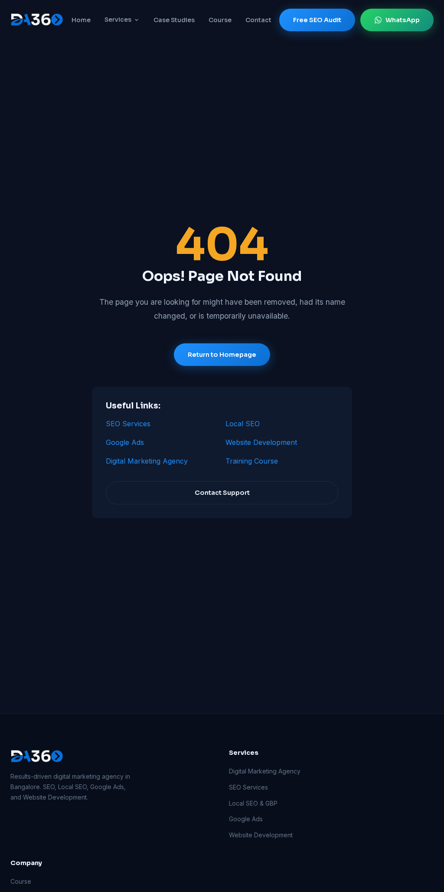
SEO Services (128, 423)
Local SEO (242, 423)
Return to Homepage (222, 355)
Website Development (261, 442)
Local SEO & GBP (253, 803)
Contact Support (222, 493)
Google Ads (125, 442)
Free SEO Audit (317, 20)
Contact (258, 20)
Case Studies (174, 20)
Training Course (251, 461)
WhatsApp (402, 20)
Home (81, 20)
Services (117, 19)
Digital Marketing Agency (147, 461)
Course (220, 20)
